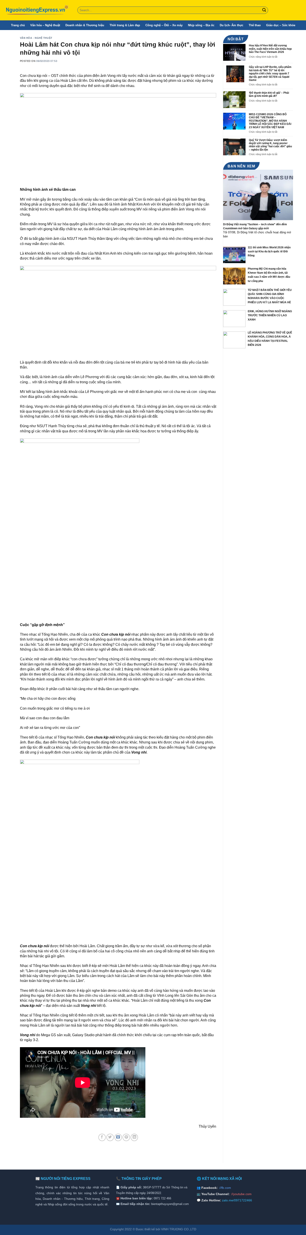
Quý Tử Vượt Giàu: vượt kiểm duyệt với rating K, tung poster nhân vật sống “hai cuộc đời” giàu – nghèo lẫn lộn (270, 145)
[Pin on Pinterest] (126, 1137)
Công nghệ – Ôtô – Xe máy (164, 25)
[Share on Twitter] (110, 1137)
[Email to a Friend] (118, 1137)
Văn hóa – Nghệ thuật (45, 25)
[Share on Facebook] (102, 1137)
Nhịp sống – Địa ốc (201, 25)
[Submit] (264, 10)
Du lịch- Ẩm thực (231, 25)
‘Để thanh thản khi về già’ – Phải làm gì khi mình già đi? (269, 94)
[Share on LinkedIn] (134, 1137)
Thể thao (255, 25)
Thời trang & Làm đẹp (125, 25)
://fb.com (225, 1188)
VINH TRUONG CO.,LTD (178, 1229)
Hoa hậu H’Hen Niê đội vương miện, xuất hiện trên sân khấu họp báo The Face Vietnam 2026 (270, 49)
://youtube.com (241, 1194)
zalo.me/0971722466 (237, 1200)
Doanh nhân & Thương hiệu (84, 25)
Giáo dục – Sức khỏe (280, 25)
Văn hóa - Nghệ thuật (36, 38)
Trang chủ (18, 25)
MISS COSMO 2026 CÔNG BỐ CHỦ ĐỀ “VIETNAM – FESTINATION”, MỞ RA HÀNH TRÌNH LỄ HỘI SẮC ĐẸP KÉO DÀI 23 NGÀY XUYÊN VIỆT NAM (270, 121)
